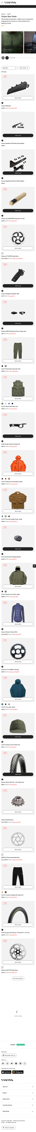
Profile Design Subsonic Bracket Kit (10, 444)
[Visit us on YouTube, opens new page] (11, 1063)
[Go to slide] (19, 57)
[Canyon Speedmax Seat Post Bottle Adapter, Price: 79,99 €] (18, 162)
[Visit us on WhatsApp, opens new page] (24, 1063)
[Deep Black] (2, 366)
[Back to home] (10, 2)
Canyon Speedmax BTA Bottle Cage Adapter (12, 143)
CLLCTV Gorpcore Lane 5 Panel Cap (10, 744)
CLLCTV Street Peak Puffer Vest (9, 406)
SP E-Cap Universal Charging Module (11, 557)
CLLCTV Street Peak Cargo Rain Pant (10, 369)
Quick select (18, 98)
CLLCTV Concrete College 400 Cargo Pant (12, 895)
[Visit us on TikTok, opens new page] (20, 1063)
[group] (18, 45)
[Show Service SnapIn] (34, 566)
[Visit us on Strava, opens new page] (16, 1063)
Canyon (3, 14)
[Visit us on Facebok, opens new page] (3, 1063)
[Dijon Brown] (2, 892)
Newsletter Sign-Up (9, 1055)
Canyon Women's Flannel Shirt (9, 632)
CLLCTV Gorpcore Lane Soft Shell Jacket (11, 481)
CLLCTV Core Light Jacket (8, 707)
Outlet (9, 14)
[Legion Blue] (2, 516)
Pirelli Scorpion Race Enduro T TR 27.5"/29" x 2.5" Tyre (15, 932)
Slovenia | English (9, 1127)
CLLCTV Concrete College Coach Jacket (11, 519)
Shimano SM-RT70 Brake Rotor (9, 970)
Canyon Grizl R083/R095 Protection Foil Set (13, 218)
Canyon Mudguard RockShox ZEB (10, 293)
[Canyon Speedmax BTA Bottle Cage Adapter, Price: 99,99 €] (18, 125)
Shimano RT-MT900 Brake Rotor (10, 256)
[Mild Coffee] (9, 704)
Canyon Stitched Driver (7, 820)
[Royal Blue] (9, 404)
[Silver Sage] (6, 404)
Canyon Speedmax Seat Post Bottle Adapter (12, 181)
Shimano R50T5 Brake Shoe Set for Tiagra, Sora (13, 331)
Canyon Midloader (6, 106)
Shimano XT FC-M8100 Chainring (10, 669)
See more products (18, 978)
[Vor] (7, 58)
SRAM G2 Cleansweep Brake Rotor (10, 857)
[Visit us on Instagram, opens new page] (7, 1063)
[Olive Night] (6, 479)
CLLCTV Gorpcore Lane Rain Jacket (10, 594)
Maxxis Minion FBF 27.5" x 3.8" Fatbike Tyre (12, 782)
